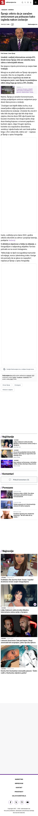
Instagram (26, 377)
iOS (33, 375)
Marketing (19, 779)
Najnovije (8, 551)
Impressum (19, 783)
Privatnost (19, 792)
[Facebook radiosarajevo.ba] (11, 802)
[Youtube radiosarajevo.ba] (28, 802)
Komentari (8, 473)
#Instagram (17, 385)
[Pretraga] (25, 2)
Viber (11, 379)
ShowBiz (11, 9)
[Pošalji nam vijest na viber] (22, 802)
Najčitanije (8, 436)
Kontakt (19, 787)
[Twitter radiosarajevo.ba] (16, 802)
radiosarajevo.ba (25, 808)
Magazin (4, 9)
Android (29, 375)
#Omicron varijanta (8, 389)
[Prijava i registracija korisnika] (28, 2)
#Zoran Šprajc (6, 385)
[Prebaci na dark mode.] (22, 2)
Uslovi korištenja (19, 796)
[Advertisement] (19, 413)
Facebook (19, 377)
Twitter (14, 377)
